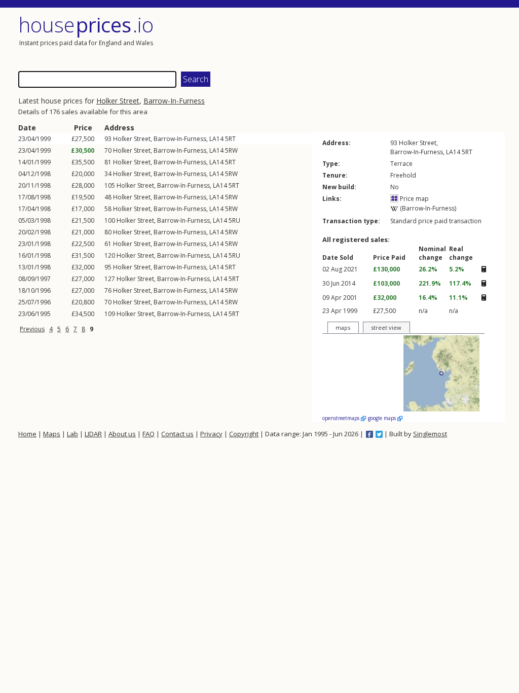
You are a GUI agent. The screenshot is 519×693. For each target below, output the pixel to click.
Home (27, 433)
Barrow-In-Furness (174, 101)
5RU (234, 220)
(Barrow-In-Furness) (427, 208)
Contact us (177, 433)
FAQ (148, 433)
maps (343, 327)
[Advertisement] (383, 38)
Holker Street (117, 101)
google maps (382, 418)
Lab (72, 433)
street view (386, 327)
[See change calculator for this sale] (483, 269)
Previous (32, 329)
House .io (86, 25)
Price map (413, 198)
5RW (231, 150)
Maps (51, 433)
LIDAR (93, 433)
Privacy (211, 433)
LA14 (216, 138)
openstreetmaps (341, 418)
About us (122, 433)
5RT (230, 138)
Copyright (243, 433)
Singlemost (430, 433)
